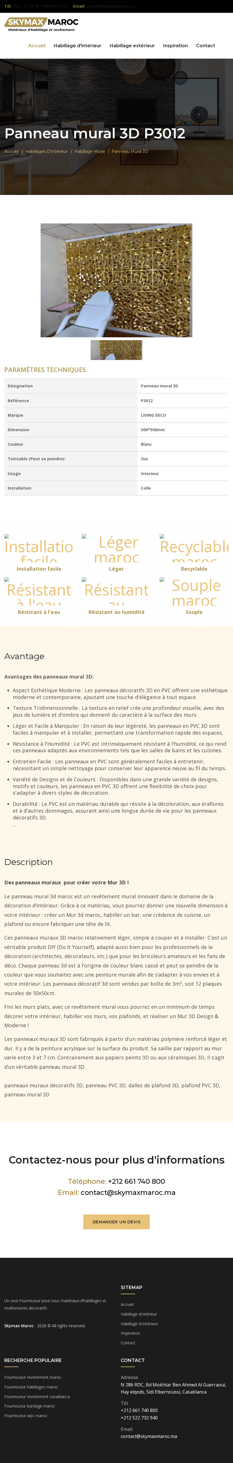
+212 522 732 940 (139, 1418)
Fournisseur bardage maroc (29, 1406)
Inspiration (175, 45)
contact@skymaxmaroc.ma (128, 1192)
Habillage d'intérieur (77, 45)
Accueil (36, 45)
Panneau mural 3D (130, 151)
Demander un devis (117, 1221)
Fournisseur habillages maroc (31, 1387)
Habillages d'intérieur (46, 151)
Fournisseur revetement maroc (32, 1377)
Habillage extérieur (132, 45)
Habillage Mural (89, 151)
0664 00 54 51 (56, 6)
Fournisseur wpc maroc (25, 1415)
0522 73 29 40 (26, 6)
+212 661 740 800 (136, 1181)
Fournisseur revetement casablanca (37, 1396)
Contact (205, 45)
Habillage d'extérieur (139, 1323)
